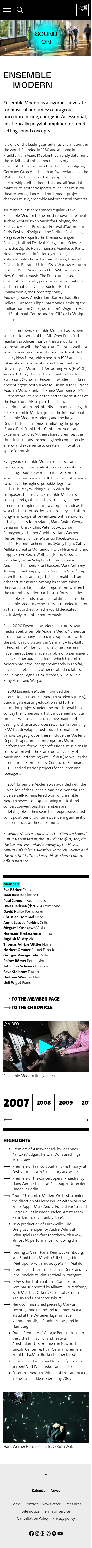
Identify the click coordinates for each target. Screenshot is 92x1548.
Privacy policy (63, 1518)
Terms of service (56, 1511)
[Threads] (42, 1534)
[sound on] (46, 37)
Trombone (31, 906)
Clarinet (20, 895)
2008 (44, 1103)
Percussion (23, 911)
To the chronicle (28, 1007)
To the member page (31, 999)
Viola (24, 927)
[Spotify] (54, 1534)
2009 (66, 1103)
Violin (21, 938)
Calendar (39, 1490)
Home (16, 1503)
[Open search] (20, 11)
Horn (27, 944)
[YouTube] (60, 1534)
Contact (31, 1503)
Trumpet (22, 971)
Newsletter (51, 1503)
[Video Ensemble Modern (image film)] (45, 1046)
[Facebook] (31, 1534)
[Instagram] (37, 1534)
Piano (27, 933)
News (55, 1490)
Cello (17, 889)
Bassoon (26, 966)
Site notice (30, 1511)
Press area (72, 1503)
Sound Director (30, 949)
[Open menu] (7, 10)
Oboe (23, 917)
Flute (22, 977)
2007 (16, 1102)
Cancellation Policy (33, 1518)
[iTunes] (48, 1534)
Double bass (24, 900)
